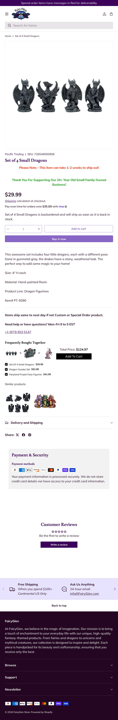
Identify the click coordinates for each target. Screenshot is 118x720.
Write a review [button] (59, 544)
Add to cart (78, 228)
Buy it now (59, 239)
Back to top (59, 605)
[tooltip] (18, 402)
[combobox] (59, 25)
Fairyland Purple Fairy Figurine (25, 374)
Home (8, 36)
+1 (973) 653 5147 (18, 332)
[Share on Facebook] (23, 435)
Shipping (10, 201)
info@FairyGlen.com (84, 593)
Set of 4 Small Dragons (27, 36)
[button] (111, 14)
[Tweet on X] (17, 435)
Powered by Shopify (41, 712)
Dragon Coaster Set (19, 369)
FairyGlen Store (22, 712)
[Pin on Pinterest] (30, 435)
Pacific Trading (14, 154)
